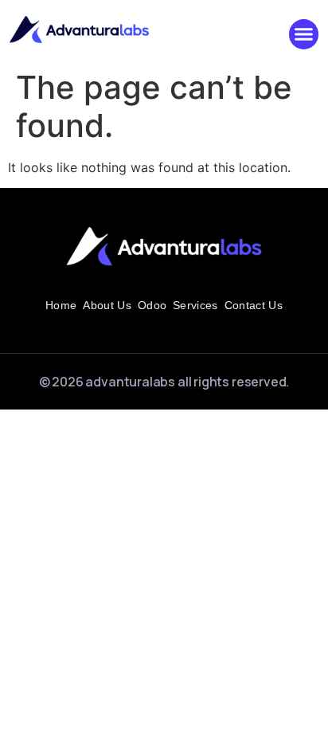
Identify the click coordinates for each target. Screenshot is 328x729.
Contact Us (254, 305)
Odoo (152, 305)
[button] (304, 34)
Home (60, 305)
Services (195, 305)
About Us (107, 305)
